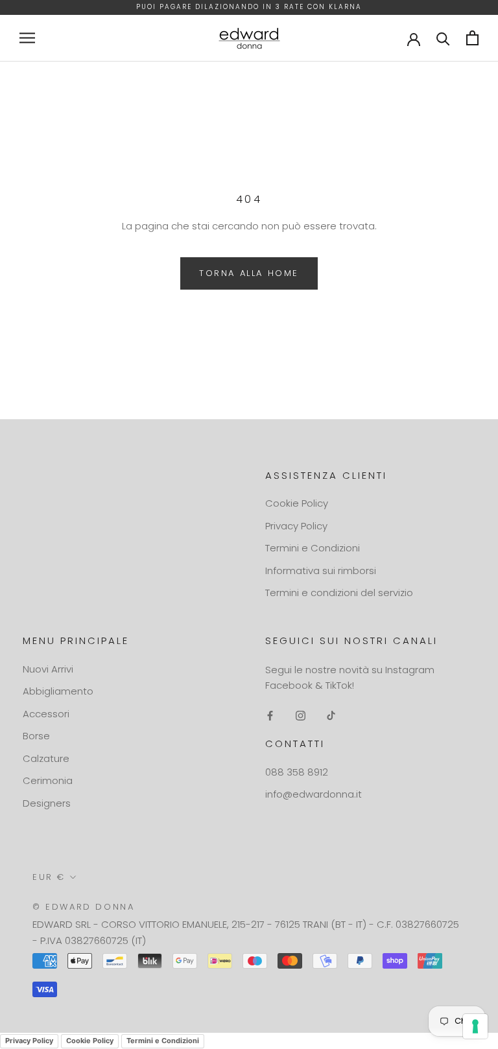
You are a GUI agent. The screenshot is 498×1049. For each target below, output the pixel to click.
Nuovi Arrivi (48, 669)
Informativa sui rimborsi (320, 570)
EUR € (48, 877)
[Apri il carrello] (472, 37)
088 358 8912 (296, 772)
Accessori (46, 713)
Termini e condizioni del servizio (339, 592)
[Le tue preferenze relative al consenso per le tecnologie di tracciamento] (475, 1026)
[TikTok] (331, 715)
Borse (36, 736)
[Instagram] (300, 715)
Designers (47, 803)
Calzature (46, 758)
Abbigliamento (58, 691)
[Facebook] (270, 715)
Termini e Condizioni (312, 548)
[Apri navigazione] (27, 37)
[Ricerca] (443, 38)
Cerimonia (48, 780)
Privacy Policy (296, 526)
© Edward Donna (83, 907)
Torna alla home (249, 273)
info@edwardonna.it (313, 794)
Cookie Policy (296, 503)
